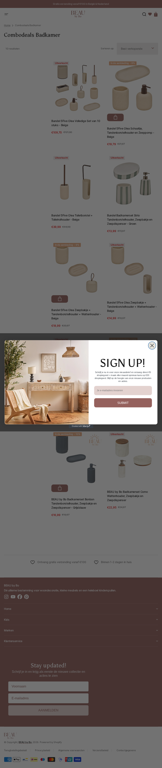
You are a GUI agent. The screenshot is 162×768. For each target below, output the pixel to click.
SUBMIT (123, 402)
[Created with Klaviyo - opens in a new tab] (81, 426)
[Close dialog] (152, 345)
